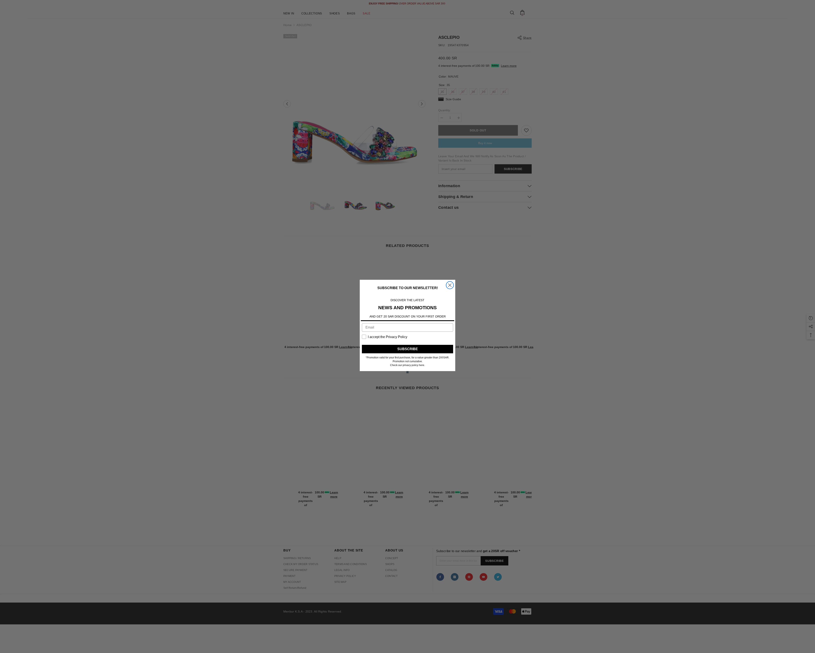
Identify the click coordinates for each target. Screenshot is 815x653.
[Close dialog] (450, 285)
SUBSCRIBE (407, 349)
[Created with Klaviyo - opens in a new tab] (407, 372)
